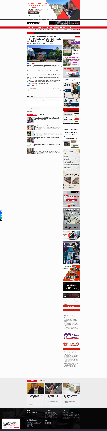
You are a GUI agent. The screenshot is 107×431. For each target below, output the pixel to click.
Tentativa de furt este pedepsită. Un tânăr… (52, 401)
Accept (17, 427)
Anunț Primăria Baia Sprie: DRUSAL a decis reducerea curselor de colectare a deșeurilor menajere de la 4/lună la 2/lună (71, 360)
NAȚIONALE (44, 29)
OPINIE (51, 27)
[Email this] (34, 63)
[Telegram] (31, 63)
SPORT (64, 27)
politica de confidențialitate (11, 425)
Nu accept (11, 427)
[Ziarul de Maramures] (35, 23)
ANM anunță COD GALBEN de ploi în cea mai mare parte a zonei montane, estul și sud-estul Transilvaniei (70, 316)
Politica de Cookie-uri (48, 422)
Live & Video (53, 29)
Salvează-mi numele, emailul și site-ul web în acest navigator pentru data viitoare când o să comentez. (42, 100)
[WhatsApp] (1, 216)
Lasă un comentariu (50, 43)
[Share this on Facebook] (28, 63)
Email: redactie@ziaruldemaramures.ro (50, 19)
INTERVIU (67, 27)
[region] (11, 424)
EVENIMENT (39, 27)
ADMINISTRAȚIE (56, 27)
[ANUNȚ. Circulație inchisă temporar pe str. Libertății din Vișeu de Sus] (30, 133)
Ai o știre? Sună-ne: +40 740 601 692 (39, 19)
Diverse (57, 29)
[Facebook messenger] (1, 213)
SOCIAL (43, 27)
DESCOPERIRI (40, 29)
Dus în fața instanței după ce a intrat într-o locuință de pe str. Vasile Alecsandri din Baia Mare (53, 396)
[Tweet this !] (29, 63)
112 (36, 27)
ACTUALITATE (33, 27)
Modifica (5, 427)
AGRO (32, 29)
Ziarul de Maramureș (33, 43)
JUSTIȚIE (29, 29)
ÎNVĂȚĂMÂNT (47, 27)
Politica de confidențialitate (48, 423)
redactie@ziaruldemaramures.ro (33, 420)
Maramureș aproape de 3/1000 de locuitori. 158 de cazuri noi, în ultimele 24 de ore (70, 396)
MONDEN (36, 29)
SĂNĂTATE (71, 27)
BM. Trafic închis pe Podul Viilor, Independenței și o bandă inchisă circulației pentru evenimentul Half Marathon (70, 320)
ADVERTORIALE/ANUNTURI (63, 29)
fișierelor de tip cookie (15, 424)
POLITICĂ (60, 27)
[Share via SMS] (36, 63)
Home (29, 27)
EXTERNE (48, 29)
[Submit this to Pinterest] (33, 63)
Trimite (30, 111)
